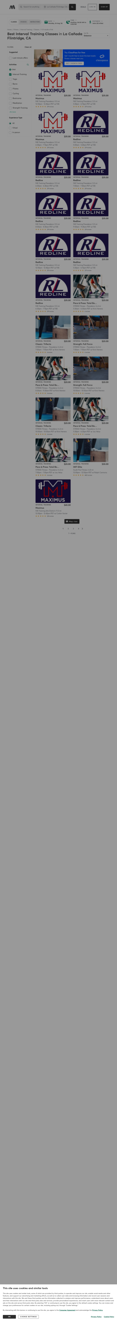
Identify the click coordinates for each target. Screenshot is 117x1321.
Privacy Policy (97, 1310)
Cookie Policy (109, 1317)
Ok (9, 1317)
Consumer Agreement (67, 1310)
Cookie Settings (28, 1317)
